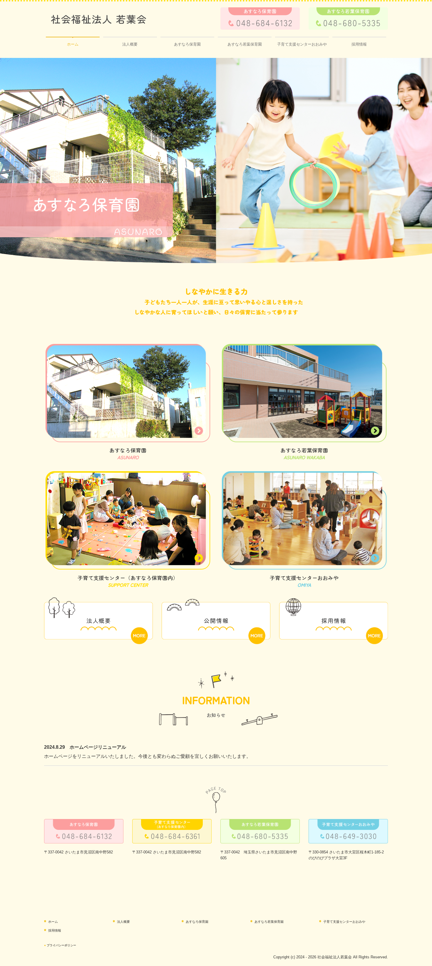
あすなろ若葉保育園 (244, 44)
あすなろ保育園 (187, 44)
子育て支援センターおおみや (302, 44)
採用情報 (359, 44)
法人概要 (130, 44)
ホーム (72, 44)
